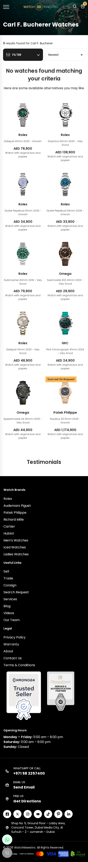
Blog (6, 606)
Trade (8, 578)
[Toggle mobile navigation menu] (6, 6)
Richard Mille (13, 519)
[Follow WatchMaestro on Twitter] (17, 814)
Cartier (9, 526)
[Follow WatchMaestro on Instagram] (28, 814)
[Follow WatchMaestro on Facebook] (7, 814)
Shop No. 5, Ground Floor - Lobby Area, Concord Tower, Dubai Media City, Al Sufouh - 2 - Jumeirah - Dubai (38, 827)
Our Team (11, 620)
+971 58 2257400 (29, 773)
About (8, 651)
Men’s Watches (15, 540)
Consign (9, 585)
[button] (74, 7)
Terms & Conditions (19, 665)
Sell (6, 571)
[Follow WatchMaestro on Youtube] (38, 814)
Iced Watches (14, 547)
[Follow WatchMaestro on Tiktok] (48, 814)
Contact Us (12, 658)
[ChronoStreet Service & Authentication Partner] (60, 691)
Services (10, 599)
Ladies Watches (16, 554)
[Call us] (7, 853)
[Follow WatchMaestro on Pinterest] (58, 814)
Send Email (24, 787)
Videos (8, 613)
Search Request (16, 592)
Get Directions (27, 801)
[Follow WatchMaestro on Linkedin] (68, 814)
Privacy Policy (14, 637)
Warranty (11, 644)
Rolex (7, 498)
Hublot (8, 533)
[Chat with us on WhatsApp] (7, 839)
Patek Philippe (14, 512)
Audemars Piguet (17, 505)
